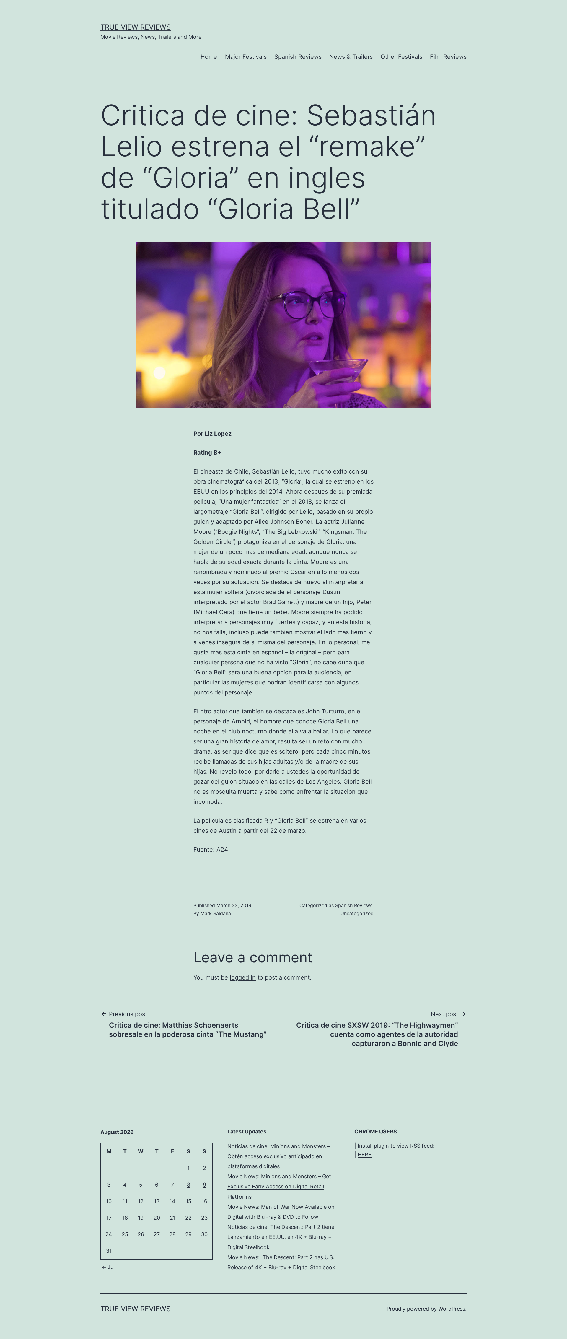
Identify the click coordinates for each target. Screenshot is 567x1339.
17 (109, 1218)
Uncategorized (357, 913)
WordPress (451, 1309)
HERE (365, 1154)
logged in (243, 977)
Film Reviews (448, 56)
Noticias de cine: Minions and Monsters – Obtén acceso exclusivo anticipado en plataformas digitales (278, 1156)
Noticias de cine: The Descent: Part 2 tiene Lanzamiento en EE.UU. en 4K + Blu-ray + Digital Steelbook (280, 1237)
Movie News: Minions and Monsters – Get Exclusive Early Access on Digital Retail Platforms (279, 1186)
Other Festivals (401, 56)
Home (209, 56)
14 (172, 1201)
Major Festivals (246, 56)
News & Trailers (351, 56)
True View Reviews (135, 27)
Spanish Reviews (298, 56)
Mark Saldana (216, 913)
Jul (111, 1267)
